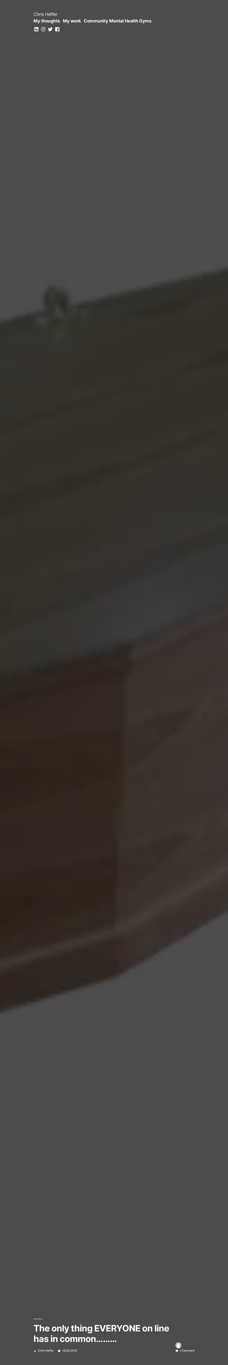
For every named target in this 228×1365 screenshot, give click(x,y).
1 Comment (187, 1350)
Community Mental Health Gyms (117, 21)
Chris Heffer (45, 14)
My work (72, 21)
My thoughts (46, 21)
